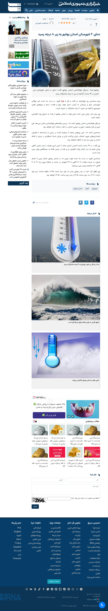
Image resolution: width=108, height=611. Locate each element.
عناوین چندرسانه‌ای (76, 571)
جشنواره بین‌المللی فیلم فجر (54, 541)
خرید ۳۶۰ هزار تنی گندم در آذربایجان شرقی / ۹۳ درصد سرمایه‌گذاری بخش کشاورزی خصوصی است (17, 173)
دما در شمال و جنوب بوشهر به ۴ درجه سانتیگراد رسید (81, 264)
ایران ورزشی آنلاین (36, 548)
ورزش (70, 10)
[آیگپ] (60, 589)
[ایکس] (77, 589)
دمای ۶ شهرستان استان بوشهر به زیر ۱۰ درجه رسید (69, 34)
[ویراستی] (48, 589)
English (17, 531)
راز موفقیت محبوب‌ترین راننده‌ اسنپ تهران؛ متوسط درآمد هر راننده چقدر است (17, 106)
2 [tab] (16, 17)
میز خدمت (96, 566)
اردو (19, 554)
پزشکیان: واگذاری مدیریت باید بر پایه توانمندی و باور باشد (21, 40)
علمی (31, 10)
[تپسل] (34, 397)
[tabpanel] (18, 35)
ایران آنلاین (37, 539)
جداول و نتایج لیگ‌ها (55, 560)
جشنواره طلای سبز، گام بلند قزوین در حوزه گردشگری (18, 97)
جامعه (57, 10)
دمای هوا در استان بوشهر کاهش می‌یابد (85, 380)
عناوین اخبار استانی (76, 548)
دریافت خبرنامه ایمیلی (94, 571)
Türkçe (18, 543)
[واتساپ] (27, 589)
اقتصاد (77, 10)
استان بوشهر (77, 188)
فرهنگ (50, 10)
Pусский (17, 550)
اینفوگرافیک (56, 554)
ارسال (35, 506)
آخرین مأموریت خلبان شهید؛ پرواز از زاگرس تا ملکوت (18, 126)
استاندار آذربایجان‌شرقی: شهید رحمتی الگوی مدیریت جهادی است (17, 134)
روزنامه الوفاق (36, 535)
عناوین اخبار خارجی (76, 556)
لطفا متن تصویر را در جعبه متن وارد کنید (85, 498)
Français (17, 558)
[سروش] (52, 589)
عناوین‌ (91, 10)
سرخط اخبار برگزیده (76, 533)
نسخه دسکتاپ (54, 581)
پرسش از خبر (56, 550)
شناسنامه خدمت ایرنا (94, 552)
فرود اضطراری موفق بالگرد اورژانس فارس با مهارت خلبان (17, 88)
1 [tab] (18, 17)
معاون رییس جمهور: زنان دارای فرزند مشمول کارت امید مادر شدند (17, 163)
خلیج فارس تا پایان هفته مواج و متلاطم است (83, 322)
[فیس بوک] (43, 589)
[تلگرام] (81, 589)
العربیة (19, 535)
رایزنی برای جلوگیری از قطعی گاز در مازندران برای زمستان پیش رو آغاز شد (17, 154)
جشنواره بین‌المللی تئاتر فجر (54, 571)
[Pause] (69, 416)
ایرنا (79, 4)
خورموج (94, 188)
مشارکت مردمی (94, 562)
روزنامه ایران (36, 531)
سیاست (84, 10)
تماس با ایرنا (95, 531)
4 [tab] (10, 17)
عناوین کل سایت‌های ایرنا (74, 541)
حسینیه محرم (56, 565)
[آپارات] (68, 589)
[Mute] (72, 416)
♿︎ (102, 604)
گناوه (87, 188)
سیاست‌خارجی (40, 10)
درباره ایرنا (96, 528)
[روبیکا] (73, 589)
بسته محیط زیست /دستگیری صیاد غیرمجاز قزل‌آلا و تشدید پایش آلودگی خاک (18, 144)
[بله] (64, 589)
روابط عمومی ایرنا (93, 547)
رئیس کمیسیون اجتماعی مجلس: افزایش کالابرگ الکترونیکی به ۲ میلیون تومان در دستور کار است (17, 115)
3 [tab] (13, 17)
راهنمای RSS (95, 543)
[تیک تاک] (39, 589)
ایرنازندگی (37, 528)
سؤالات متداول (94, 539)
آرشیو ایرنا (96, 535)
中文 (19, 528)
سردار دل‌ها (56, 535)
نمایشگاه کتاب (55, 546)
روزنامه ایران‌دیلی (34, 543)
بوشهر (44, 19)
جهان (64, 10)
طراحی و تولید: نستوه (93, 600)
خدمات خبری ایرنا (93, 577)
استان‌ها (51, 19)
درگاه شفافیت (95, 558)
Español (17, 547)
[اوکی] (35, 589)
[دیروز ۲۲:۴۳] (18, 28)
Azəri (18, 539)
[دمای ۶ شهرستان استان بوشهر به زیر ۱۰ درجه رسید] (66, 63)
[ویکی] (31, 589)
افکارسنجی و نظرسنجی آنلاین (55, 529)
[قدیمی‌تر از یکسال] (66, 239)
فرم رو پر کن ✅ (49, 415)
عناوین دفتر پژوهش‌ (76, 563)
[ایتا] (56, 589)
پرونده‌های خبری (74, 528)
